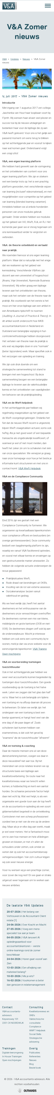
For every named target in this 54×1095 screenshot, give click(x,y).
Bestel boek (35, 1067)
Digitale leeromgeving (12, 1052)
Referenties (34, 1056)
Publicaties (34, 1052)
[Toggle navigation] (48, 5)
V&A (4, 59)
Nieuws (26, 59)
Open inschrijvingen (11, 1060)
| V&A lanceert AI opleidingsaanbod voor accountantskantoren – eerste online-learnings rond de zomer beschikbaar (23, 946)
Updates (14, 59)
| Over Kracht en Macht (26, 925)
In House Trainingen (12, 1056)
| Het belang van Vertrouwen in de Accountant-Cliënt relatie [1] (26, 916)
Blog (31, 1064)
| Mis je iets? (20, 976)
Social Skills (35, 1034)
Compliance (35, 1026)
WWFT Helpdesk (37, 1030)
